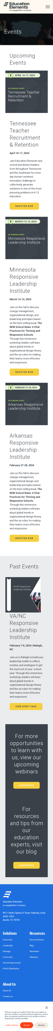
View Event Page (26, 706)
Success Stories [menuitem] (37, 939)
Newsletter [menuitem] (34, 951)
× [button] (46, 1007)
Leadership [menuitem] (8, 945)
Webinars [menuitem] (34, 956)
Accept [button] (27, 1025)
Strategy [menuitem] (6, 951)
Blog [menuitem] (31, 945)
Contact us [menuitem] (8, 996)
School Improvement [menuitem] (12, 962)
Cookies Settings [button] (11, 1025)
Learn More (26, 785)
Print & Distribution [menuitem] (11, 968)
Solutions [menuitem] (10, 933)
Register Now (24, 206)
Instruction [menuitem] (7, 939)
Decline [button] (41, 1025)
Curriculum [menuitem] (8, 956)
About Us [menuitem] (9, 984)
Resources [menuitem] (37, 933)
